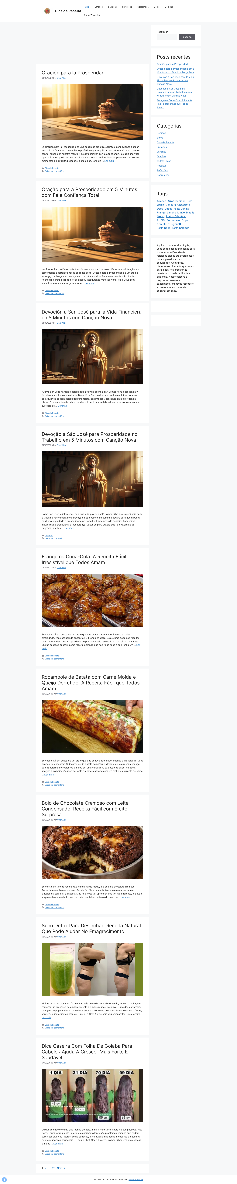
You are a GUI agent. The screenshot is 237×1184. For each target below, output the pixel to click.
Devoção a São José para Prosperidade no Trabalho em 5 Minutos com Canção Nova (90, 437)
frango (161, 212)
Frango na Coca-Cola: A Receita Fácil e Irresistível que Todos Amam (86, 559)
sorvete (162, 224)
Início (86, 6)
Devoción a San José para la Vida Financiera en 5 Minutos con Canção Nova (92, 314)
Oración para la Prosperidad (73, 73)
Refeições (127, 6)
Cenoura (171, 204)
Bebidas (169, 6)
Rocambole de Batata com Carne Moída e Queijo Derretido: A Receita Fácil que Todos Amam (91, 682)
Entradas (112, 6)
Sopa (185, 220)
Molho (160, 216)
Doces (168, 208)
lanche (171, 212)
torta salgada (180, 228)
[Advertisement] (92, 44)
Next (61, 1168)
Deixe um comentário (54, 171)
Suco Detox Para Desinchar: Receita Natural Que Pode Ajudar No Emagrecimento (91, 928)
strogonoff (174, 224)
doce (160, 208)
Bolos (157, 6)
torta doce (163, 228)
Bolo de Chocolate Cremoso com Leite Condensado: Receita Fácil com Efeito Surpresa (85, 808)
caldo (160, 204)
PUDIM (161, 220)
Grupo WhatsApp (92, 15)
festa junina (181, 208)
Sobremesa (143, 6)
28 (54, 1168)
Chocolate (183, 204)
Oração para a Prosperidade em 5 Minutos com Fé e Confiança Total (89, 192)
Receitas (161, 165)
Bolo (189, 201)
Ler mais (109, 161)
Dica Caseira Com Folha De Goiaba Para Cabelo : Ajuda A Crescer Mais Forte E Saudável (87, 1051)
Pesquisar (162, 31)
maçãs (190, 212)
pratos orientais (176, 216)
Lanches (99, 6)
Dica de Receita (68, 11)
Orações (49, 535)
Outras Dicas (164, 161)
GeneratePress (136, 1179)
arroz (170, 201)
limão (181, 212)
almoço (161, 201)
